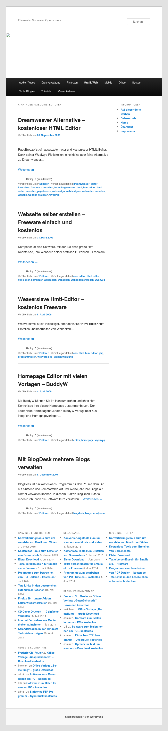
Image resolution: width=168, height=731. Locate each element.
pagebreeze (44, 191)
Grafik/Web (91, 82)
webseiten (64, 280)
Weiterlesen (28, 169)
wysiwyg (54, 195)
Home (124, 122)
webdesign (58, 191)
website (22, 195)
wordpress (99, 513)
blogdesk (78, 513)
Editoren (44, 184)
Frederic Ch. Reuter (30, 652)
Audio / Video (27, 82)
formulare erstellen (42, 187)
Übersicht (127, 127)
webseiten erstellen (93, 191)
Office (122, 82)
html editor (89, 187)
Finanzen (72, 82)
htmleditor (24, 280)
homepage (87, 440)
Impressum (128, 131)
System (136, 82)
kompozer (37, 280)
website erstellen (38, 195)
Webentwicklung (63, 357)
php (101, 353)
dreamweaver (81, 184)
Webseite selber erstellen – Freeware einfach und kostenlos (51, 222)
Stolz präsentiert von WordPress (84, 716)
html (79, 187)
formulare (24, 187)
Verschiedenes (66, 91)
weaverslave (44, 357)
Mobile (108, 82)
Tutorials (46, 91)
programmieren (27, 357)
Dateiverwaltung (50, 82)
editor (94, 184)
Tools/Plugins (27, 91)
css (75, 276)
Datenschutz (128, 118)
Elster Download (28, 559)
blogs (88, 513)
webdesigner (73, 191)
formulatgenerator (65, 187)
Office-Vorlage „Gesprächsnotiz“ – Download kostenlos (36, 657)
